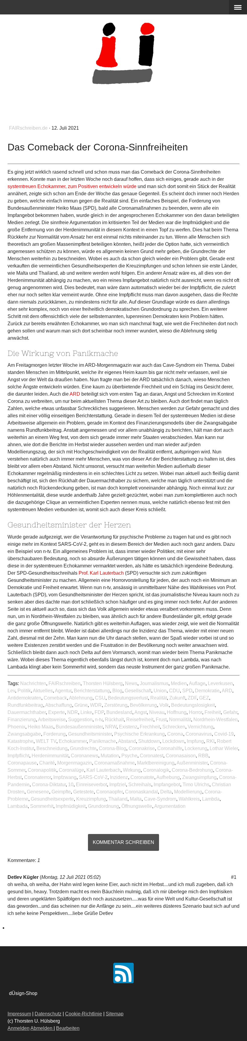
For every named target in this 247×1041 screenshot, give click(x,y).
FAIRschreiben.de (29, 128)
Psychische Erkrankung (139, 734)
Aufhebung (168, 777)
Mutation (110, 755)
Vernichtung (200, 726)
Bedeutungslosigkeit (193, 705)
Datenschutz (48, 1013)
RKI (210, 741)
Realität (158, 697)
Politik (24, 690)
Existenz (128, 726)
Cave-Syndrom (160, 799)
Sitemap (115, 1013)
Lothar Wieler (224, 748)
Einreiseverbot (91, 784)
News (131, 683)
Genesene (38, 791)
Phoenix (16, 726)
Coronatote (142, 777)
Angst (140, 712)
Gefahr (230, 712)
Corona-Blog (112, 748)
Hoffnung (176, 712)
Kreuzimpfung (91, 799)
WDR (96, 705)
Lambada (18, 806)
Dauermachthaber (27, 712)
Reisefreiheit (139, 719)
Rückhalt (114, 719)
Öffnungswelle (136, 806)
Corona (175, 734)
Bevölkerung (143, 705)
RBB (203, 755)
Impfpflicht (18, 755)
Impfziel (117, 784)
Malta (136, 799)
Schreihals (139, 784)
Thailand (117, 799)
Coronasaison (181, 755)
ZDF (192, 697)
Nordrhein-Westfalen (215, 719)
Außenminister (192, 762)
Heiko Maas (40, 726)
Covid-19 (224, 734)
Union (160, 690)
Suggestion (80, 719)
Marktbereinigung (155, 762)
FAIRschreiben (64, 683)
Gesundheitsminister (90, 734)
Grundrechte (83, 748)
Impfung (195, 741)
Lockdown (173, 741)
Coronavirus (199, 734)
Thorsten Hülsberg (103, 683)
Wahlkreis (189, 799)
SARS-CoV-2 (93, 777)
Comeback (55, 697)
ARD (227, 690)
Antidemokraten (24, 697)
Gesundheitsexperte (52, 799)
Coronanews (84, 755)
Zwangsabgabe (24, 734)
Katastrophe (20, 741)
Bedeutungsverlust (128, 697)
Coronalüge (71, 770)
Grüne (81, 705)
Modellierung (188, 791)
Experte (56, 712)
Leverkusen (220, 683)
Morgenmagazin (74, 762)
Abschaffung (58, 705)
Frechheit (150, 726)
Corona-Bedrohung (192, 770)
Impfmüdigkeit (71, 806)
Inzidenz (119, 777)
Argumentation (170, 806)
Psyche (129, 755)
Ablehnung (80, 697)
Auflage (197, 683)
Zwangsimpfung (199, 777)
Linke (86, 712)
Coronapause (22, 762)
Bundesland (119, 712)
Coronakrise (142, 748)
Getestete (83, 791)
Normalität (180, 719)
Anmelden (19, 1028)
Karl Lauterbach (103, 770)
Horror (195, 712)
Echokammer (73, 741)
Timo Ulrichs (196, 784)
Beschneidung (51, 748)
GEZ (204, 697)
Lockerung (196, 748)
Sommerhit (41, 806)
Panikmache (102, 741)
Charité (47, 762)
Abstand (127, 741)
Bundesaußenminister (79, 726)
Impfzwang (65, 777)
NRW (111, 726)
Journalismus (154, 683)
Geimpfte (61, 791)
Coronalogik (156, 770)
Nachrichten (33, 683)
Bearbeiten (68, 1028)
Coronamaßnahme (114, 762)
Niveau (156, 712)
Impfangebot (167, 784)
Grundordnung (103, 806)
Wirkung (132, 770)
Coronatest (151, 755)
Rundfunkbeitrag (25, 705)
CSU (100, 697)
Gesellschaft (138, 690)
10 (70, 784)
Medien (179, 683)
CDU (174, 690)
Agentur (63, 690)
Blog (117, 690)
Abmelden (42, 1028)
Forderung (54, 734)
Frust (161, 719)
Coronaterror (37, 777)
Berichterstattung (92, 690)
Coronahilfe (169, 748)
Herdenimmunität (50, 755)
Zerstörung (115, 705)
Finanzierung (22, 719)
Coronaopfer (109, 791)
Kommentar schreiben (123, 842)
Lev (11, 690)
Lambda (211, 799)
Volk (164, 705)
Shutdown (149, 741)
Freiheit (213, 712)
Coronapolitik (42, 770)
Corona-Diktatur (49, 784)
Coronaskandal (141, 791)
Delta (166, 791)
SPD (187, 690)
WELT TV (46, 741)
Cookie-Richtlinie (83, 1013)
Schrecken (173, 726)
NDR (72, 712)
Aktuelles (43, 690)
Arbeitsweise (52, 719)
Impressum (19, 1013)
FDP (99, 712)
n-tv (98, 719)
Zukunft (177, 697)
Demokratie (207, 690)
